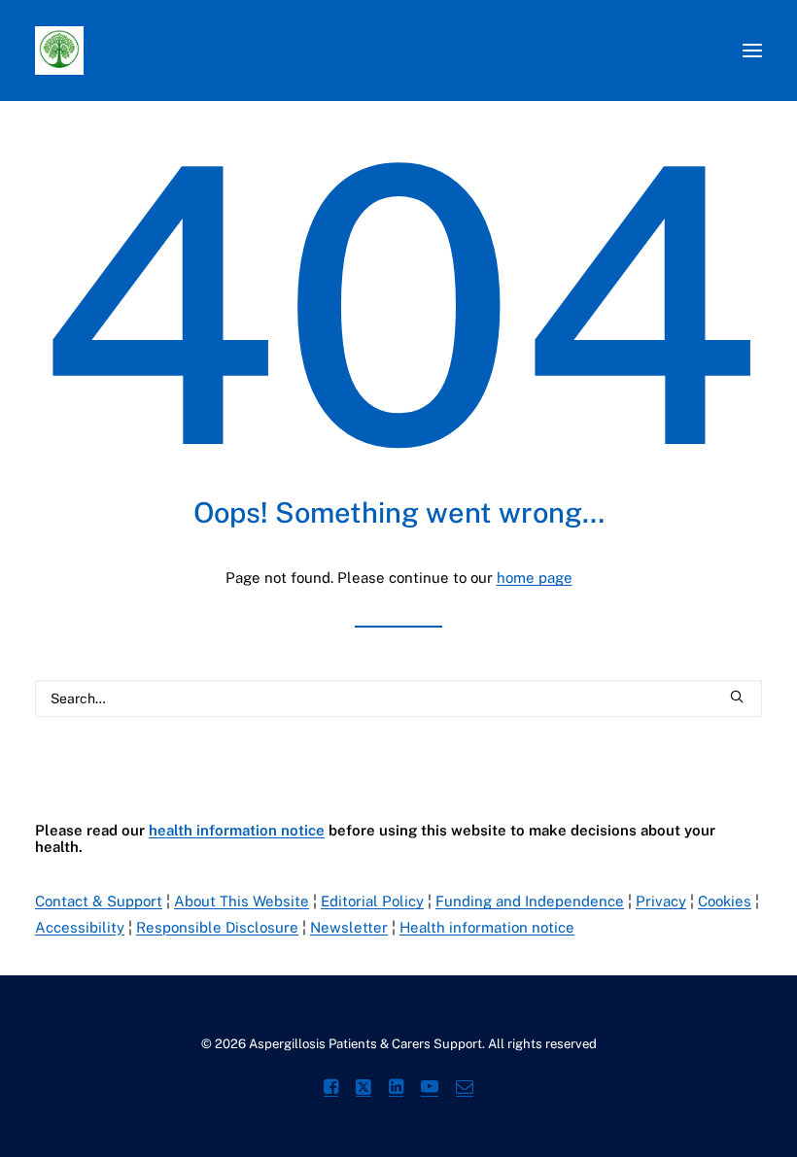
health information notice (237, 830)
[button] (752, 50)
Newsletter (349, 927)
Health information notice (486, 927)
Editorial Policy (372, 901)
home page (534, 577)
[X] (363, 1089)
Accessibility (79, 927)
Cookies (724, 901)
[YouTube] (429, 1089)
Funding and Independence (529, 901)
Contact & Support (98, 901)
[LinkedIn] (396, 1089)
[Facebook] (331, 1089)
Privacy (661, 901)
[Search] (398, 698)
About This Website (241, 901)
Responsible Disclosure (217, 927)
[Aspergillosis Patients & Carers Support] (170, 50)
